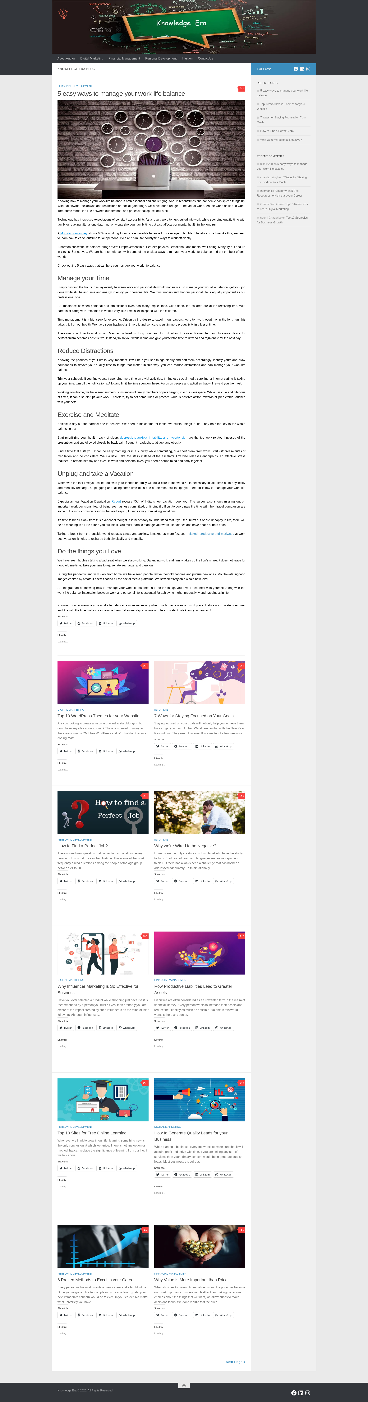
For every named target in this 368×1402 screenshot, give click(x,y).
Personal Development (161, 58)
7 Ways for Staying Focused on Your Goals (194, 715)
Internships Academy (273, 190)
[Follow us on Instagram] (308, 69)
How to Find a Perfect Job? (83, 845)
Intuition (187, 58)
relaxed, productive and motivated (210, 533)
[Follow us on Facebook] (296, 69)
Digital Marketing (91, 58)
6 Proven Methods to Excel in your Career (96, 1279)
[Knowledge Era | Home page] (63, 13)
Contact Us (205, 58)
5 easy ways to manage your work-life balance (121, 93)
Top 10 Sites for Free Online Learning (92, 1133)
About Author (66, 58)
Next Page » (235, 1362)
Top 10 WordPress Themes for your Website (98, 715)
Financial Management (124, 58)
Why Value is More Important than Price (191, 1279)
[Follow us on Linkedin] (302, 69)
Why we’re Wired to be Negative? (185, 845)
